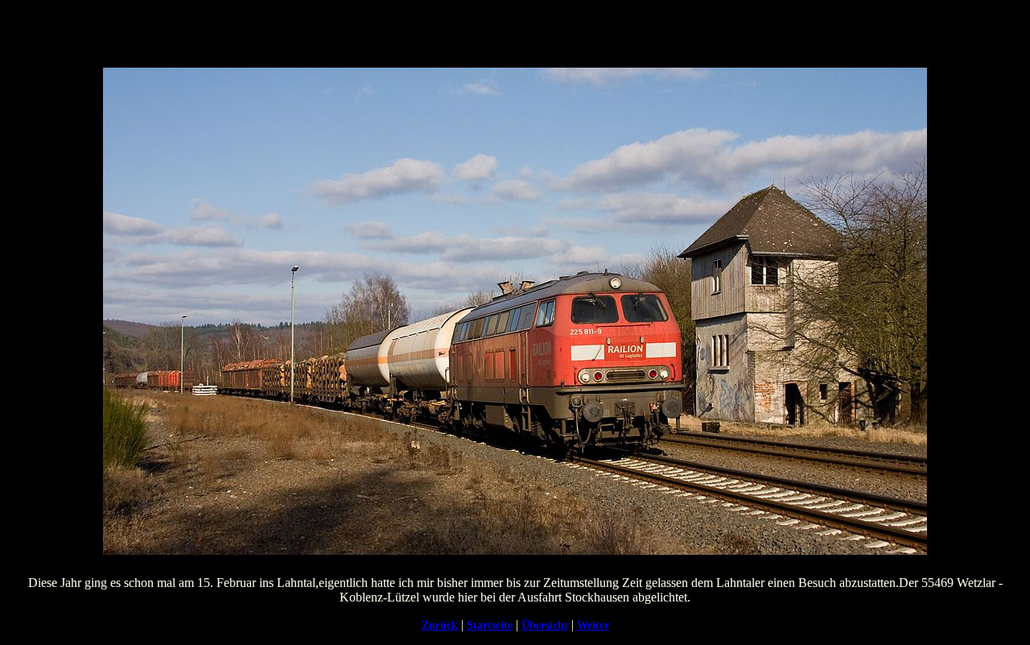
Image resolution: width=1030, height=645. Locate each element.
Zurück (440, 625)
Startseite (490, 625)
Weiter (593, 625)
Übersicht (544, 625)
